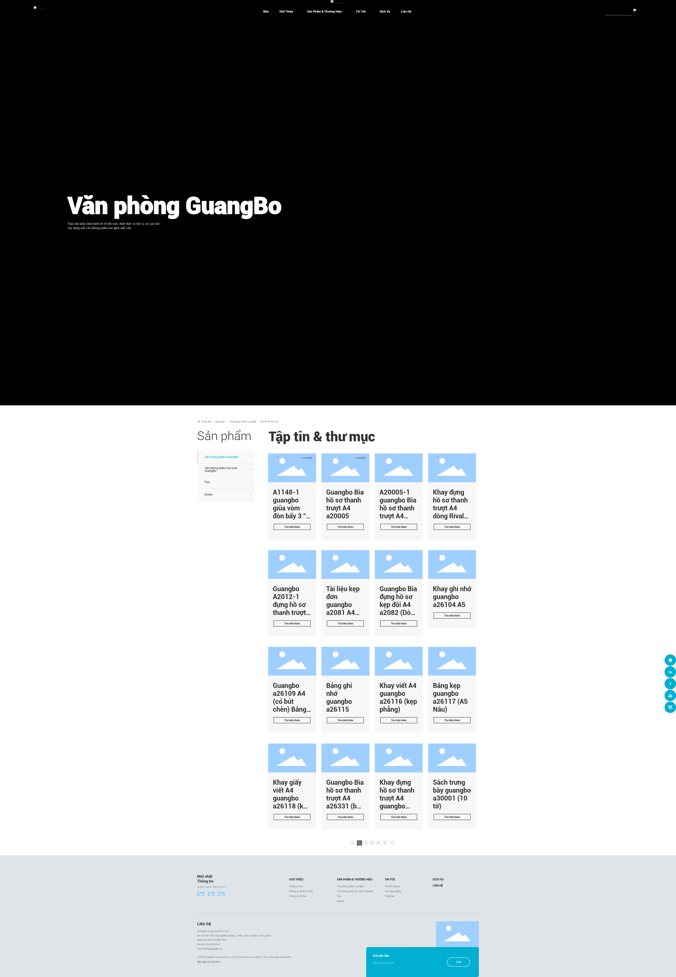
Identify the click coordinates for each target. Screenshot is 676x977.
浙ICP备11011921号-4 (208, 962)
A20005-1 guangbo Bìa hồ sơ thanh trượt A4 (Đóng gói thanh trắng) (398, 512)
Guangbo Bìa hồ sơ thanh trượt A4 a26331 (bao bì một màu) (345, 798)
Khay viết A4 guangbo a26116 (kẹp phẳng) (398, 697)
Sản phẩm (220, 421)
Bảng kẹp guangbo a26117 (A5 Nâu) (450, 697)
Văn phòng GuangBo (174, 206)
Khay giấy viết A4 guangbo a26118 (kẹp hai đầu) (291, 798)
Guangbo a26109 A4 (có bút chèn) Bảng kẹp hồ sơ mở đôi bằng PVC (291, 709)
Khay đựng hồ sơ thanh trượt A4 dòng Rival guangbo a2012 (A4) (450, 512)
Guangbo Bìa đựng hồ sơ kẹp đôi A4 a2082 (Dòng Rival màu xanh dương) (399, 608)
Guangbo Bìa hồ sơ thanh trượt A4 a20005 (345, 504)
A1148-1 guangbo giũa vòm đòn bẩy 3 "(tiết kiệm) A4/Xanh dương (289, 516)
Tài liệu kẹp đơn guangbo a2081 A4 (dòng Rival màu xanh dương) (343, 612)
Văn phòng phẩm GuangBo (242, 421)
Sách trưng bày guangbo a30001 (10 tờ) (452, 794)
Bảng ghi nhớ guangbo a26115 (339, 697)
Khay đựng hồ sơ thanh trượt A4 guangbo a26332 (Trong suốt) (398, 802)
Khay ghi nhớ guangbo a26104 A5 (452, 597)
